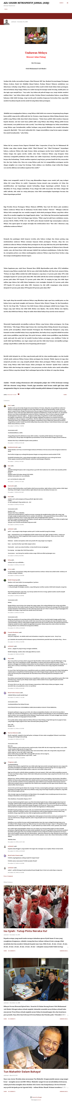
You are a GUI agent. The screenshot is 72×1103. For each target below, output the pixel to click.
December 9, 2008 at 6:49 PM (16, 595)
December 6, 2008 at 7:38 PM (16, 426)
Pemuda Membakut (13, 632)
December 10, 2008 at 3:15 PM (16, 642)
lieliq (9, 560)
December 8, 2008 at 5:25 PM (16, 524)
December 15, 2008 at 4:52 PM (16, 863)
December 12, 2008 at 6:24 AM (16, 688)
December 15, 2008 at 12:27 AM (16, 842)
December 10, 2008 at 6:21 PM (16, 654)
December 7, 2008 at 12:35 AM (16, 443)
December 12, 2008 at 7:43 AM (16, 697)
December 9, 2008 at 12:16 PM (16, 575)
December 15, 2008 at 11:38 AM (16, 851)
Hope (9, 658)
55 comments (11, 1019)
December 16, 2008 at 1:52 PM (16, 872)
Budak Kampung (12, 580)
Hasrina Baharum (13, 732)
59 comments (11, 1091)
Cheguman (11, 762)
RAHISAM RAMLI (13, 447)
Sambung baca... (64, 950)
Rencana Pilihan (12, 394)
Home (5, 9)
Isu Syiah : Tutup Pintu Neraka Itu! (25, 931)
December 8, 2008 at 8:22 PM (15, 555)
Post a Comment (8, 876)
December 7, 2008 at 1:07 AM (16, 481)
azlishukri (11, 529)
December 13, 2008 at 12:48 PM (16, 757)
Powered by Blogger (37, 1097)
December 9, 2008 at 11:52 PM (16, 612)
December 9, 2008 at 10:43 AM (16, 564)
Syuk (9, 496)
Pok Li (10, 405)
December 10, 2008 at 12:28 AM (16, 628)
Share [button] (65, 394)
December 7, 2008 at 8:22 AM (15, 492)
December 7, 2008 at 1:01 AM (15, 461)
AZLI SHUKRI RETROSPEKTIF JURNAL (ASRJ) (26, 2)
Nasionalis (11, 486)
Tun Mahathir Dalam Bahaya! (22, 1071)
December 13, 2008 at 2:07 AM (16, 739)
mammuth (39, 1099)
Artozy (10, 569)
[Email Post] (18, 394)
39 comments (11, 950)
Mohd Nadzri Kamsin (14, 692)
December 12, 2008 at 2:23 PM (16, 728)
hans (9, 465)
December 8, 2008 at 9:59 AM (16, 504)
